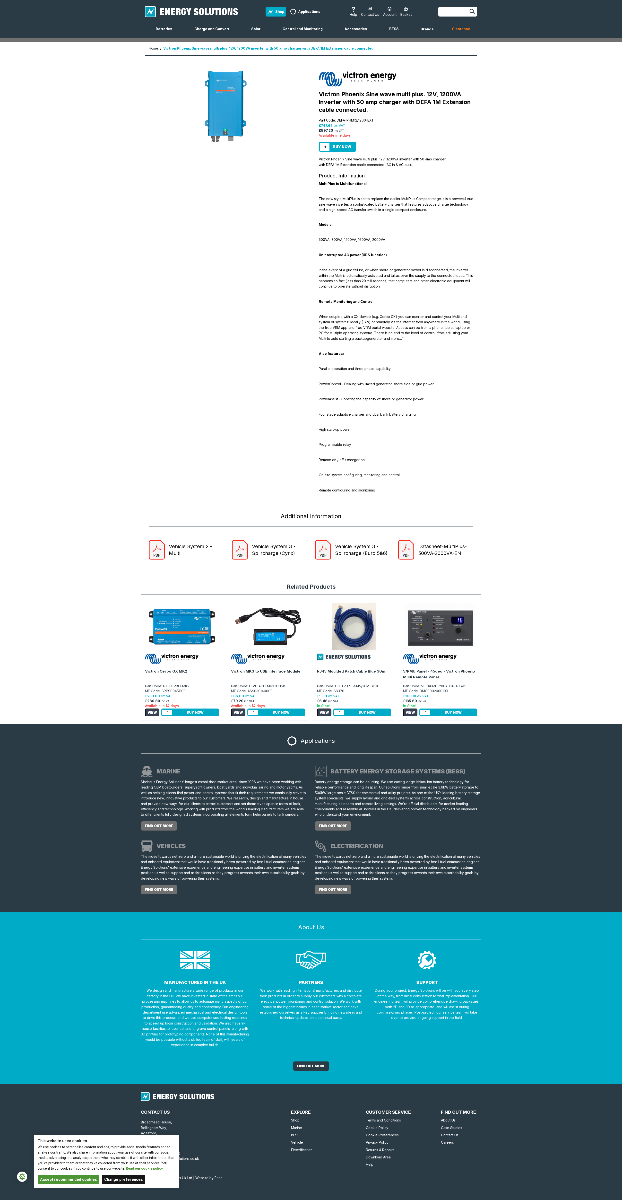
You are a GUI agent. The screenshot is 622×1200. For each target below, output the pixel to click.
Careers (447, 1142)
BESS (396, 32)
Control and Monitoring (305, 32)
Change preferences (123, 1179)
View (152, 712)
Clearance (461, 29)
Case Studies (451, 1128)
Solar (257, 32)
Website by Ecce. (209, 1178)
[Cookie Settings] (22, 1177)
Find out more (159, 826)
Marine (296, 1128)
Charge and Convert (213, 32)
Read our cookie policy (144, 1168)
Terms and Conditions (383, 1120)
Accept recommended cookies (68, 1179)
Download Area (378, 1157)
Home (153, 48)
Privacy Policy (377, 1142)
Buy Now (342, 146)
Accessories (358, 32)
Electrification (301, 1150)
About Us (448, 1120)
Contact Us (449, 1135)
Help (369, 1164)
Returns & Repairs (380, 1150)
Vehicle (297, 1142)
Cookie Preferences (382, 1135)
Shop (295, 1120)
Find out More (311, 1066)
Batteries (166, 32)
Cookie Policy (377, 1128)
